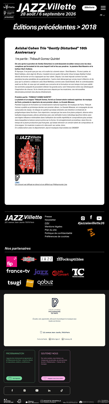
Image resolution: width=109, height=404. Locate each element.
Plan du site (51, 230)
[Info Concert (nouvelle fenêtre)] (60, 273)
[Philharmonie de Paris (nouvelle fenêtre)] (8, 13)
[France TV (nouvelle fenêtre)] (18, 271)
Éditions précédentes (44, 28)
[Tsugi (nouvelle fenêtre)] (14, 283)
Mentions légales (53, 227)
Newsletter (50, 220)
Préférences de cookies (57, 236)
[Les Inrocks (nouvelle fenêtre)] (70, 259)
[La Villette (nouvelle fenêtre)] (8, 6)
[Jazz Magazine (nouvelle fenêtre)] (41, 272)
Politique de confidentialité (58, 233)
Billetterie (89, 8)
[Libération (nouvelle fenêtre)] (28, 259)
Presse (48, 217)
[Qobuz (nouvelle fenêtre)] (45, 282)
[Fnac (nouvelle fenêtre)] (30, 283)
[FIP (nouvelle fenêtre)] (11, 261)
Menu (103, 8)
